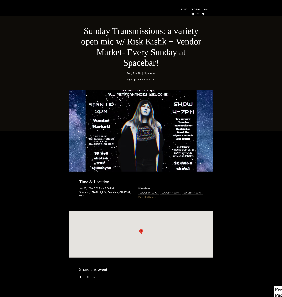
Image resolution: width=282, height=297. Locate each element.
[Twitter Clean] (203, 13)
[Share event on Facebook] (80, 277)
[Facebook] (192, 13)
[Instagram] (198, 13)
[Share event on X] (87, 277)
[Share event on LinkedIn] (95, 277)
